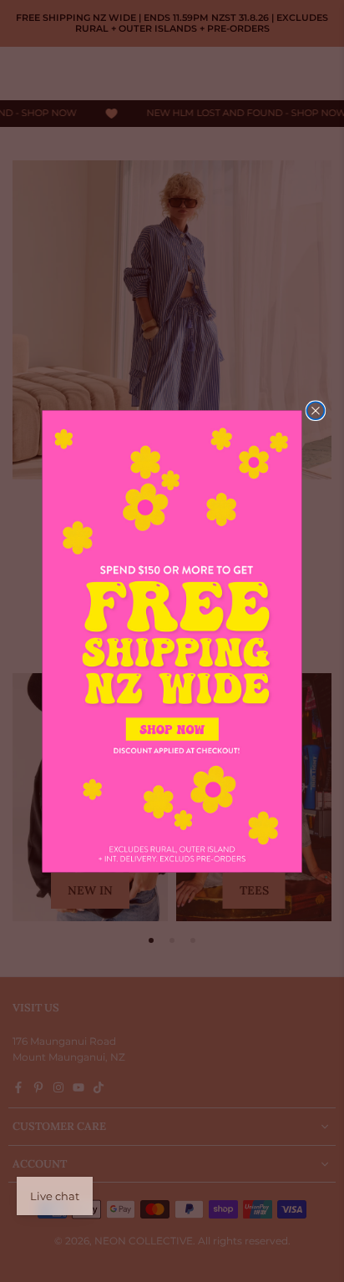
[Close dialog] (315, 410)
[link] (171, 641)
